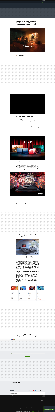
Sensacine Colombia (21, 408)
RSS (37, 390)
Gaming (16, 2)
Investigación (11, 384)
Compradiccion (37, 400)
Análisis (17, 384)
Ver (28, 356)
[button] (21, 55)
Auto (22, 2)
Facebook (39, 2)
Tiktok (40, 390)
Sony (22, 339)
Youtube (41, 2)
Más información (32, 411)
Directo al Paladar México (27, 407)
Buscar (44, 393)
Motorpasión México (32, 407)
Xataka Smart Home (11, 401)
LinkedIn (39, 390)
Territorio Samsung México (27, 2)
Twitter (40, 2)
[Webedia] (43, 0)
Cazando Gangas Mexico (24, 384)
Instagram (42, 2)
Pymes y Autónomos (42, 400)
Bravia (24, 339)
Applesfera (11, 400)
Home (19, 2)
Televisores (19, 339)
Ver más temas (11, 390)
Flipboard (13, 339)
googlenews (43, 2)
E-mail (14, 339)
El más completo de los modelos (21, 205)
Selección (12, 2)
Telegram (35, 390)
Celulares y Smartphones (17, 386)
